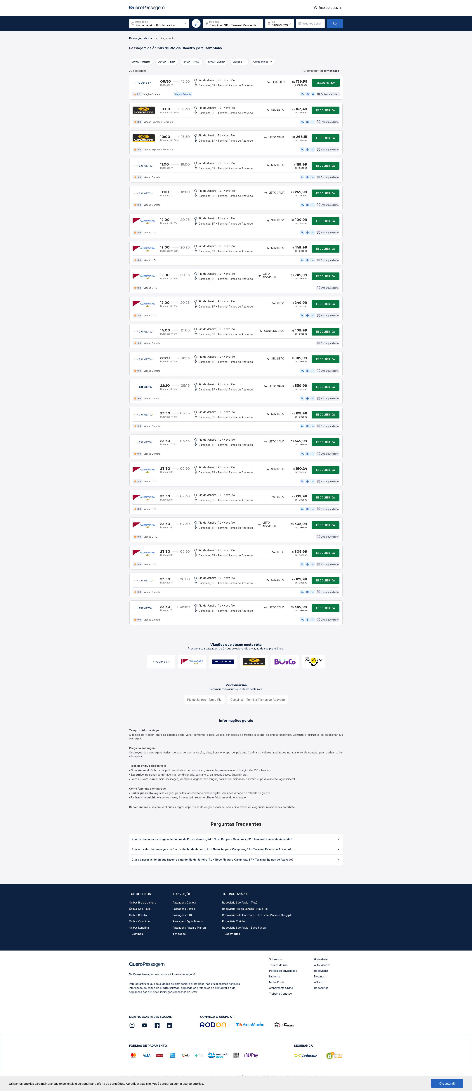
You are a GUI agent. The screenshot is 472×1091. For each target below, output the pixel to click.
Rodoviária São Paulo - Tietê (239, 902)
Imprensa (274, 976)
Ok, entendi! (447, 1083)
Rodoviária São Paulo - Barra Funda (244, 927)
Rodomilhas (321, 987)
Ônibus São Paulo (140, 908)
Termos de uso (278, 965)
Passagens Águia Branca (188, 921)
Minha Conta (276, 982)
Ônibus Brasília (138, 915)
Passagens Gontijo (184, 908)
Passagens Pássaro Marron (189, 927)
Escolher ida (326, 82)
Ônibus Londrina (139, 927)
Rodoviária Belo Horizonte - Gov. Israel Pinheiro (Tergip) (256, 915)
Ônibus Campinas (139, 921)
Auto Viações (322, 965)
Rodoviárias (321, 970)
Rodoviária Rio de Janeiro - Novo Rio (245, 908)
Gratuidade (321, 959)
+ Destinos (136, 933)
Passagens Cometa (184, 902)
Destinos (319, 976)
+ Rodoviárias (231, 933)
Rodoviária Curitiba (233, 921)
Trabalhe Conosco (280, 993)
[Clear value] (290, 23)
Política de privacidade (283, 970)
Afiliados (319, 982)
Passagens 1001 (182, 915)
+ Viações (179, 933)
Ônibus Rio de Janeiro (142, 902)
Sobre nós (275, 959)
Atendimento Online (281, 987)
